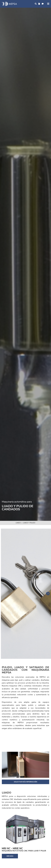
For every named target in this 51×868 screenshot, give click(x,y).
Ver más (9, 856)
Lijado (18, 523)
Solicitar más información (25, 782)
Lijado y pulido (29, 523)
